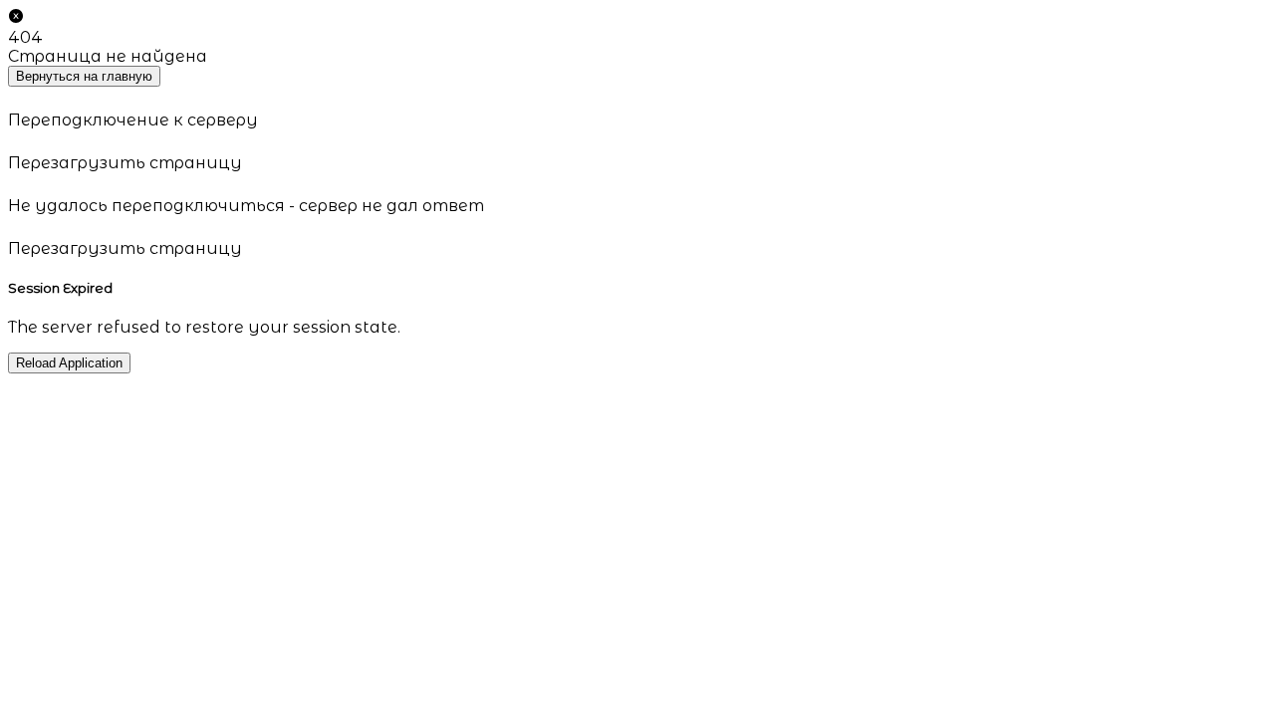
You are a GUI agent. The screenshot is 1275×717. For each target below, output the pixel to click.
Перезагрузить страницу (125, 162)
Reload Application (69, 363)
